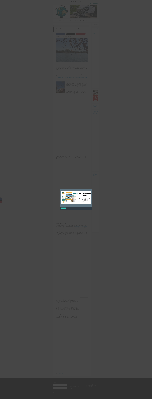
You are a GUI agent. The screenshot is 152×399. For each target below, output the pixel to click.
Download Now (64, 208)
